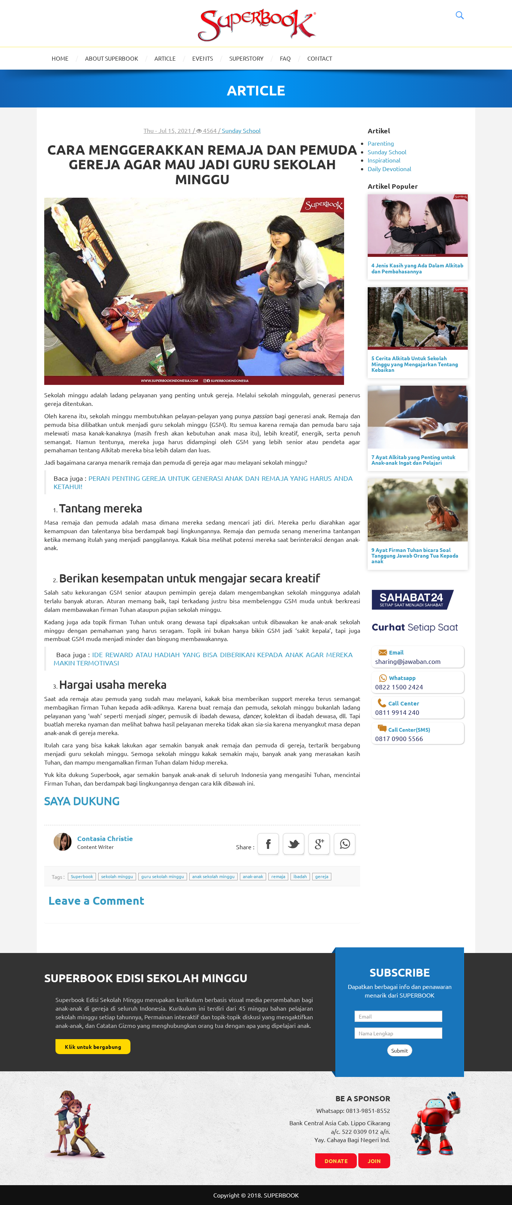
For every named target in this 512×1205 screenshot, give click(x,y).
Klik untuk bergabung (93, 1046)
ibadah (300, 876)
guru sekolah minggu (162, 876)
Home (60, 58)
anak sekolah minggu (213, 876)
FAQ (285, 58)
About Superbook (111, 58)
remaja (278, 876)
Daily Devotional (389, 168)
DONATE (336, 1160)
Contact (319, 58)
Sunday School (241, 130)
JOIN (374, 1160)
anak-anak (253, 876)
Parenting (381, 143)
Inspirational (384, 160)
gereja (321, 876)
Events (202, 58)
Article (165, 58)
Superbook (82, 876)
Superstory (246, 58)
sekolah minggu (117, 876)
